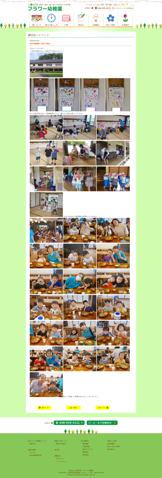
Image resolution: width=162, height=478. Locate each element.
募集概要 (85, 444)
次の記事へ (103, 408)
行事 (57, 450)
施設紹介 (85, 452)
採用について (118, 5)
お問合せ (112, 449)
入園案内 (85, 441)
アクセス (89, 5)
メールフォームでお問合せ (124, 8)
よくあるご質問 (98, 5)
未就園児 (112, 444)
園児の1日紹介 (61, 444)
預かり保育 (113, 441)
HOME (73, 408)
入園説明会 (86, 446)
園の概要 (109, 5)
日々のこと (60, 458)
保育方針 (33, 444)
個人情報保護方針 (36, 455)
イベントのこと (61, 461)
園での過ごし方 (61, 441)
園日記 (58, 456)
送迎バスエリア (87, 449)
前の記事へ (44, 408)
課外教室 (85, 455)
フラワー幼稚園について (38, 441)
